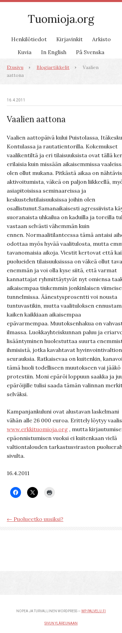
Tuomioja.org (61, 19)
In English (53, 52)
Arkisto (101, 39)
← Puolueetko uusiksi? (35, 519)
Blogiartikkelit (53, 67)
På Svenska (90, 52)
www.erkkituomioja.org (37, 429)
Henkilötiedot (29, 39)
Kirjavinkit (69, 39)
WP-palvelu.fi (93, 611)
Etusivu (15, 67)
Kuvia (25, 52)
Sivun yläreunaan (61, 623)
